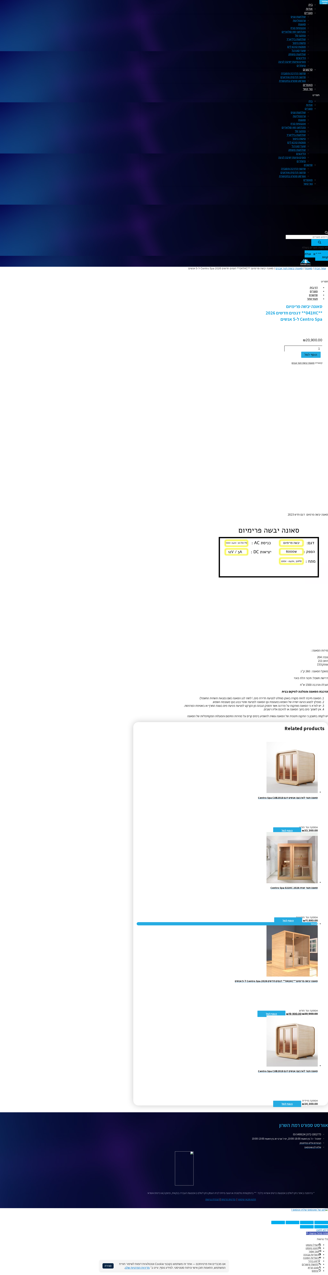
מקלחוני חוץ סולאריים (294, 32)
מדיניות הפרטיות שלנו (137, 1268)
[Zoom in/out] (278, 1222)
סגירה (108, 1266)
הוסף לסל (287, 830)
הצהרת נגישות (212, 1199)
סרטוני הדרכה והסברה (293, 73)
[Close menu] (299, 5)
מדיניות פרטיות (228, 1199)
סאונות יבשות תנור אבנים (289, 268)
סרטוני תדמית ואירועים (293, 77)
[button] (230, 95)
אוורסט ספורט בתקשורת (292, 81)
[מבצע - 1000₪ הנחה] (292, 975)
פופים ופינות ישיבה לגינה (292, 62)
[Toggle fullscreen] (292, 1222)
